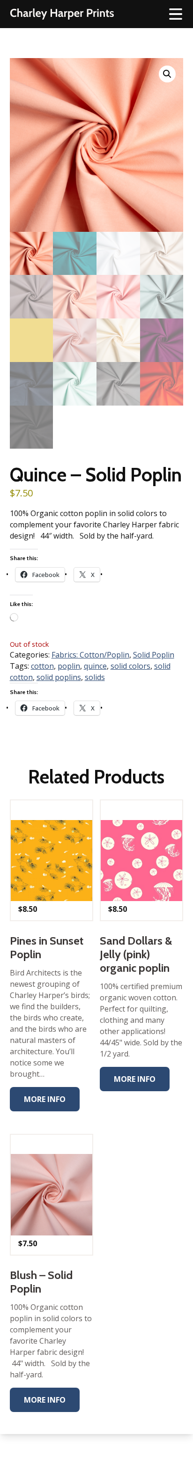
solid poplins (59, 677)
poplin (69, 666)
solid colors (130, 666)
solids (95, 677)
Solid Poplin (153, 655)
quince (95, 666)
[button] (167, 74)
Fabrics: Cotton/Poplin (90, 655)
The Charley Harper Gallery (62, 14)
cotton (42, 666)
